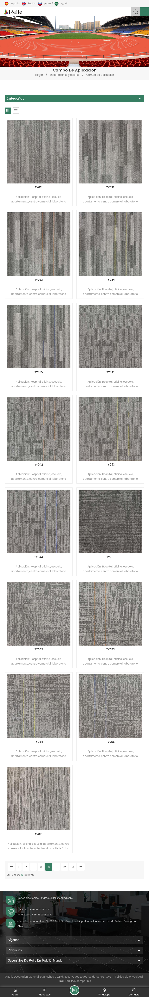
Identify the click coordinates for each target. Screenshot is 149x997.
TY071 (38, 834)
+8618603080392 (40, 910)
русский (48, 3)
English (32, 3)
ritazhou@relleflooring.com (57, 898)
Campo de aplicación (100, 75)
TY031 (38, 187)
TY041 (110, 372)
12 (64, 867)
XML (108, 977)
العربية (64, 3)
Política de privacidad (129, 977)
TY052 (39, 649)
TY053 (110, 649)
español (15, 3)
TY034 (110, 280)
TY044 (38, 557)
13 (72, 867)
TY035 (39, 372)
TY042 (39, 465)
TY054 (38, 742)
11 (57, 867)
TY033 (39, 280)
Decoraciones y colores (65, 75)
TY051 (110, 557)
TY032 (110, 187)
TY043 (110, 465)
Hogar (39, 75)
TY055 (110, 742)
